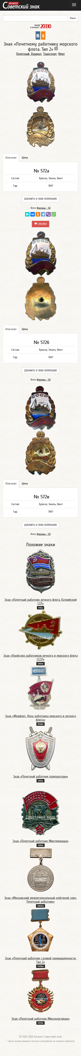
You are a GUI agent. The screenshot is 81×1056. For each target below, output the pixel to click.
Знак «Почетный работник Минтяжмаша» (41, 841)
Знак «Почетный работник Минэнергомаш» (40, 1019)
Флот (61, 54)
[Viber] (48, 214)
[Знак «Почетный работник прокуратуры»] (40, 748)
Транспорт (50, 54)
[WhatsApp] (53, 214)
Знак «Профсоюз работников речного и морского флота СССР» (40, 657)
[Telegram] (43, 214)
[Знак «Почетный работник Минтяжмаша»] (40, 813)
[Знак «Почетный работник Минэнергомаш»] (40, 990)
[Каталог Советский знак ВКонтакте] (38, 35)
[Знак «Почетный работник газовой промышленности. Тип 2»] (40, 930)
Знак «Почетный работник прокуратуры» (40, 776)
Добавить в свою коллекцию (40, 198)
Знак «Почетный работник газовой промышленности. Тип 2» (40, 960)
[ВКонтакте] (32, 214)
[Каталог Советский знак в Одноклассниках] (43, 35)
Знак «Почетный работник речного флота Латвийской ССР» (41, 601)
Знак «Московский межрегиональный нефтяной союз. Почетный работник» (40, 900)
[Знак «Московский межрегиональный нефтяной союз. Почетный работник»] (40, 869)
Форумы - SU (43, 208)
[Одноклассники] (38, 214)
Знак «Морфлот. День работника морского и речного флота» (40, 718)
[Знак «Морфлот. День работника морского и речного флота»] (40, 688)
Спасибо (42, 224)
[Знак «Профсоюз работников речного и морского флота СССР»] (40, 629)
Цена (25, 157)
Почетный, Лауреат (29, 54)
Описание (11, 157)
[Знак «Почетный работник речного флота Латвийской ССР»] (40, 571)
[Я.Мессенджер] (27, 214)
